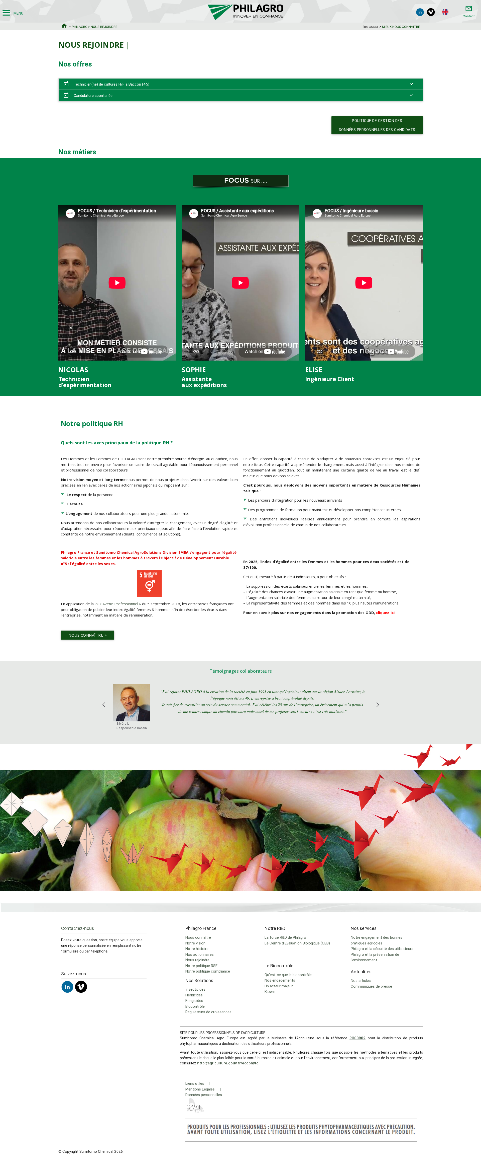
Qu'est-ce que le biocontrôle (288, 974)
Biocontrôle (195, 1006)
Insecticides (195, 989)
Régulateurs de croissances (208, 1011)
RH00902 (357, 1038)
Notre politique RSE (201, 965)
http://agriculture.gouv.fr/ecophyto (228, 1063)
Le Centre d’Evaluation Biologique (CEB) (297, 943)
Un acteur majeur (279, 986)
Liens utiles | (197, 1083)
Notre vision (195, 943)
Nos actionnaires (199, 954)
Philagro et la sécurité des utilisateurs (382, 948)
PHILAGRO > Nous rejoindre (94, 26)
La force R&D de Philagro (285, 937)
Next (377, 710)
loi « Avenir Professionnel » (117, 603)
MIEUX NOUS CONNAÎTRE (401, 26)
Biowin (270, 991)
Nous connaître (198, 937)
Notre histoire (196, 948)
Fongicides (194, 1000)
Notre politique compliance (207, 971)
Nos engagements (280, 980)
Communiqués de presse (371, 986)
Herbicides (194, 995)
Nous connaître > (87, 635)
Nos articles (361, 980)
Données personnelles (203, 1094)
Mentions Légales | (203, 1089)
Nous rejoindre (197, 960)
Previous (103, 710)
